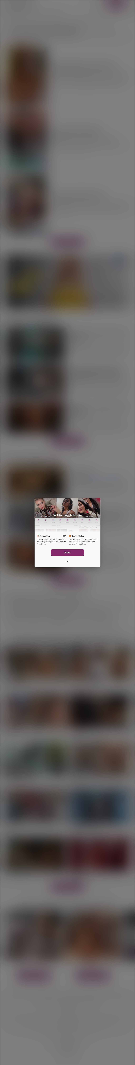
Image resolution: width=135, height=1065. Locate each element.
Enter (67, 552)
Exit (67, 561)
